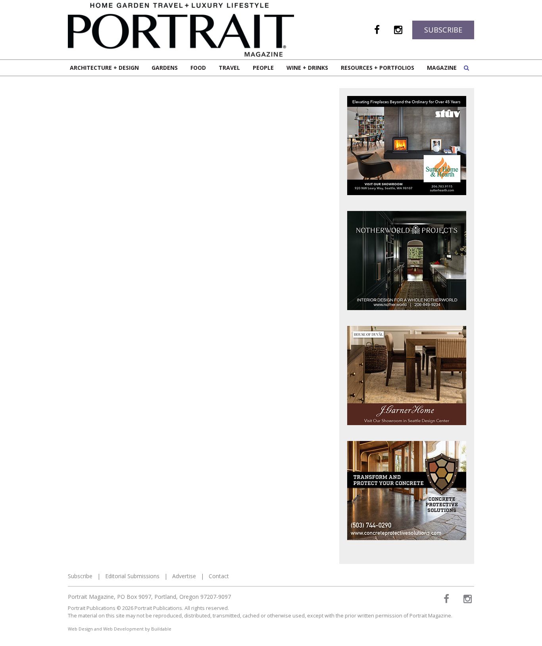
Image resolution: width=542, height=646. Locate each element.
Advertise (184, 576)
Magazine (442, 67)
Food (198, 67)
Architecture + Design (104, 67)
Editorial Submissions (132, 576)
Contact (219, 576)
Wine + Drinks (307, 67)
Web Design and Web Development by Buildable (119, 629)
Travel (229, 67)
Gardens (165, 67)
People (263, 67)
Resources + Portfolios (377, 67)
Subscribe (443, 30)
